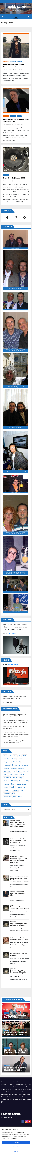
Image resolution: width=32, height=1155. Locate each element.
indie (14, 771)
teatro (22, 790)
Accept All (16, 1142)
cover (15, 762)
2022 (19, 755)
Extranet (25, 765)
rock (12, 787)
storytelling (7, 790)
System (16, 790)
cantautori (13, 759)
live (10, 774)
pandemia (7, 777)
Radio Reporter (21, 784)
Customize (16, 1147)
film (5, 771)
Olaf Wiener (6, 714)
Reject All (16, 1151)
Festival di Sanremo (17, 768)
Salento (19, 787)
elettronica (16, 765)
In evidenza (6, 61)
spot (24, 787)
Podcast (19, 61)
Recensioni (6, 174)
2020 (9, 755)
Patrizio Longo (16, 6)
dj (19, 762)
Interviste (12, 61)
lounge (16, 774)
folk (9, 771)
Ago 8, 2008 (7, 124)
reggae (6, 787)
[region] (16, 1141)
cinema (20, 759)
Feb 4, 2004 (7, 181)
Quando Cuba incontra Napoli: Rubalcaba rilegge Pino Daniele (15, 1070)
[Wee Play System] (16, 676)
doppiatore (7, 765)
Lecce (25, 771)
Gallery (7, 1012)
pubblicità (6, 784)
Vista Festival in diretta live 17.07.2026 (15, 1016)
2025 (24, 755)
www (20, 797)
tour (13, 793)
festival (6, 768)
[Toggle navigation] (15, 16)
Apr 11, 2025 (7, 69)
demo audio (12, 633)
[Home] (2, 16)
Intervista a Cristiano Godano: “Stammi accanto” (13, 67)
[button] (29, 16)
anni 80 (6, 759)
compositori (7, 762)
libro (5, 774)
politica (21, 781)
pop (26, 781)
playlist (6, 781)
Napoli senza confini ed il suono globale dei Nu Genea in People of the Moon (15, 1053)
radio (13, 784)
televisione (7, 793)
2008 (5, 755)
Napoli (22, 774)
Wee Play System (10, 797)
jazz (19, 771)
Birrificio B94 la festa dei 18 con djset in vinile (15, 1033)
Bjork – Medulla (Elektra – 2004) (14, 178)
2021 (14, 755)
